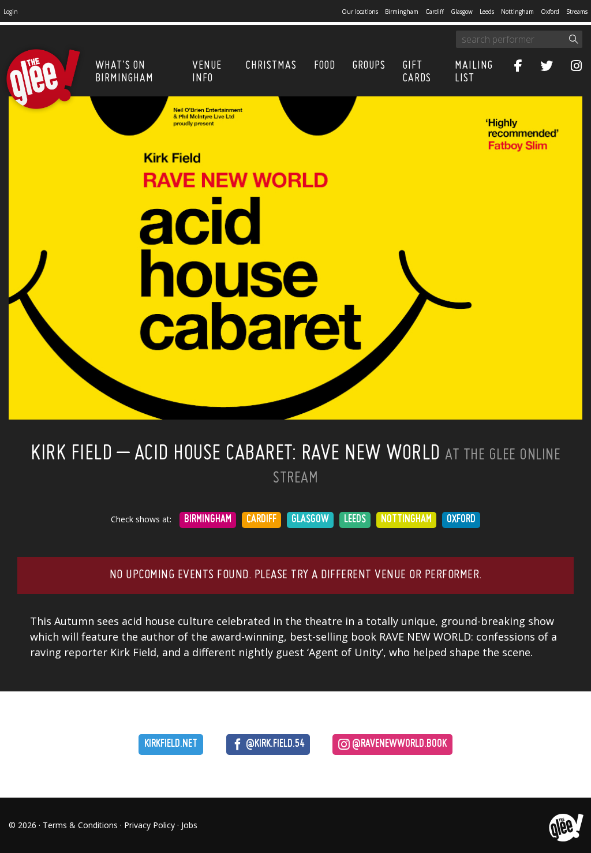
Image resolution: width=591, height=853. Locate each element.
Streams (577, 12)
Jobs (189, 825)
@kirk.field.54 (274, 744)
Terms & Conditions (80, 825)
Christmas (271, 66)
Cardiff (434, 12)
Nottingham (517, 12)
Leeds (487, 12)
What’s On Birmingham (124, 72)
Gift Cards (417, 72)
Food (324, 66)
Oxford (550, 12)
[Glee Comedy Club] (43, 80)
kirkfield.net (170, 744)
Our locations (360, 12)
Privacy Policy (149, 825)
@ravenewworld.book (398, 744)
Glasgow (462, 12)
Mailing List (474, 72)
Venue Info (207, 72)
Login (10, 12)
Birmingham (401, 12)
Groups (369, 66)
